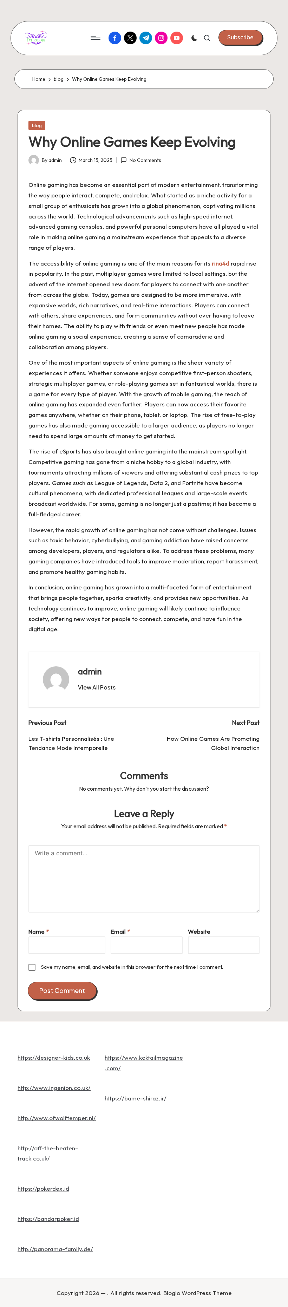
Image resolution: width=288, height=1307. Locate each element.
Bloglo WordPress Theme (197, 1292)
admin (90, 671)
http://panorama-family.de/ (55, 1249)
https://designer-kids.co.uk (54, 1057)
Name (38, 931)
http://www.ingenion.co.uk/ (54, 1087)
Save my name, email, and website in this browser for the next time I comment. (132, 966)
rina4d (220, 263)
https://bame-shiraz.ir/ (135, 1098)
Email (120, 931)
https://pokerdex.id (43, 1188)
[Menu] (95, 37)
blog (37, 125)
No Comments (145, 160)
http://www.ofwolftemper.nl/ (57, 1118)
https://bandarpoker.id (48, 1218)
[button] (240, 37)
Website (199, 931)
